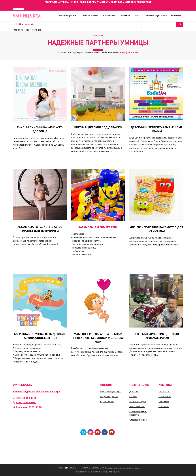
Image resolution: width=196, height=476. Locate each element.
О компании (164, 396)
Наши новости (137, 406)
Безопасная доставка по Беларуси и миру (36, 391)
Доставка (125, 16)
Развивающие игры (68, 16)
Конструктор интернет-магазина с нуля (123, 468)
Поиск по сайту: (27, 24)
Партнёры (163, 401)
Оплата (138, 16)
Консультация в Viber (156, 16)
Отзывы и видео (138, 419)
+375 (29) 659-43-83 (26, 398)
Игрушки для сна (90, 16)
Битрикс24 (112, 471)
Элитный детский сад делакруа (98, 127)
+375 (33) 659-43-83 (26, 402)
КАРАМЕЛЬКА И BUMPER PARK (98, 227)
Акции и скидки (137, 401)
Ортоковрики (109, 16)
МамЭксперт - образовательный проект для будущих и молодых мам (98, 337)
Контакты (176, 16)
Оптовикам (164, 391)
